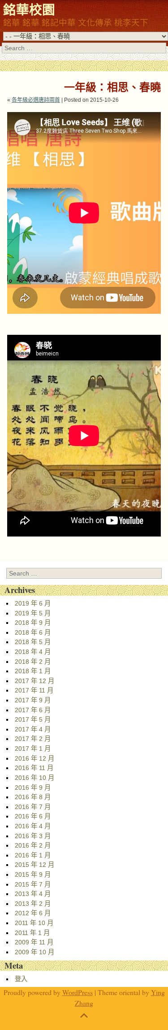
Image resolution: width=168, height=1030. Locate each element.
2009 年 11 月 (34, 942)
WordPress (77, 992)
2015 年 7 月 (33, 884)
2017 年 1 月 (33, 748)
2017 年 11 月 (34, 690)
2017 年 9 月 (33, 700)
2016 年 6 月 (33, 816)
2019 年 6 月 (33, 603)
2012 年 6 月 (33, 913)
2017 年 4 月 (33, 729)
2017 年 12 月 (34, 680)
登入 (21, 978)
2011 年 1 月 (32, 932)
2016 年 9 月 (33, 787)
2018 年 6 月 (33, 632)
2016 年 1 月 (33, 855)
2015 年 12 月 (34, 864)
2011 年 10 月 (34, 922)
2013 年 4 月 (33, 893)
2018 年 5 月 (33, 641)
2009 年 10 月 (34, 952)
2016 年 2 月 (33, 845)
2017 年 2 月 (33, 738)
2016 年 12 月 (34, 758)
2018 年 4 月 (33, 651)
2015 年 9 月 (33, 874)
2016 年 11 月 (34, 767)
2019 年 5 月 (33, 613)
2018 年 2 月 (33, 661)
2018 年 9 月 (33, 622)
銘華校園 (29, 9)
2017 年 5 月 (33, 719)
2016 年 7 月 (33, 806)
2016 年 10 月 (34, 777)
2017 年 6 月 (33, 710)
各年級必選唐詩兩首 (36, 100)
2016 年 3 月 (33, 836)
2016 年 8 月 (33, 797)
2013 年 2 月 (33, 903)
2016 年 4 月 (33, 826)
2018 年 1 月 (33, 671)
